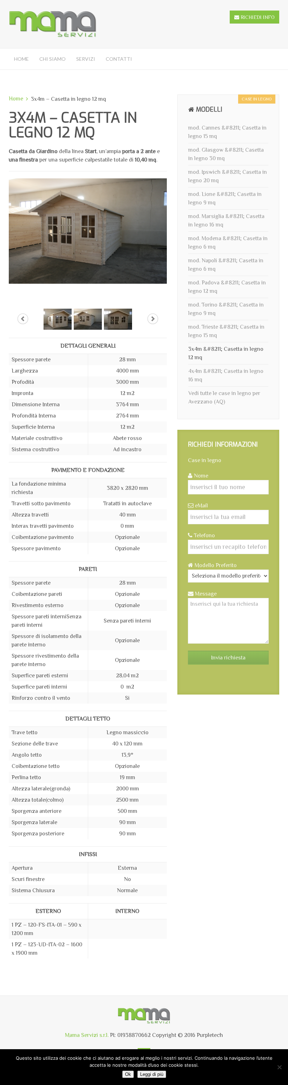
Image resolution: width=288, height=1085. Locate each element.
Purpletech (210, 1035)
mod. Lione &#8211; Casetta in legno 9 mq (225, 198)
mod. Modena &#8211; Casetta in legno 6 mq (228, 242)
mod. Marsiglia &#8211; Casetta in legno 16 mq (226, 220)
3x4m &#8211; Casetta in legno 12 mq (225, 353)
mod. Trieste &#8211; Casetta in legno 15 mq (226, 331)
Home (21, 59)
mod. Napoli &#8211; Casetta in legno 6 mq (225, 264)
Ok (128, 1074)
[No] (279, 1067)
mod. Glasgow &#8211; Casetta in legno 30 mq (226, 154)
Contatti (119, 59)
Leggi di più (151, 1074)
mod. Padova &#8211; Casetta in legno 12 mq (227, 287)
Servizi (85, 59)
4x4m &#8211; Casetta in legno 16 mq (225, 375)
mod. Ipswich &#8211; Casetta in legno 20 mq (227, 176)
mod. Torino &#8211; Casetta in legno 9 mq (226, 309)
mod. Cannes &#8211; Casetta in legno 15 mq (227, 132)
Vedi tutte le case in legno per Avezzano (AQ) (224, 397)
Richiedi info (257, 17)
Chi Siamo (52, 59)
